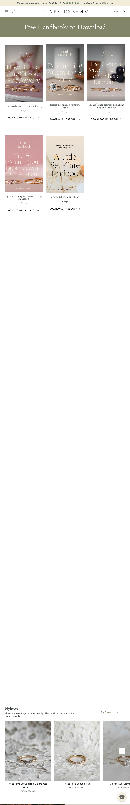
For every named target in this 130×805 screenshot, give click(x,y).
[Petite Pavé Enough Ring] (77, 751)
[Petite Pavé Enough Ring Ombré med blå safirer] (28, 751)
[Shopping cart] (123, 11)
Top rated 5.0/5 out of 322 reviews (97, 3)
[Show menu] (6, 11)
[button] (13, 11)
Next (122, 751)
